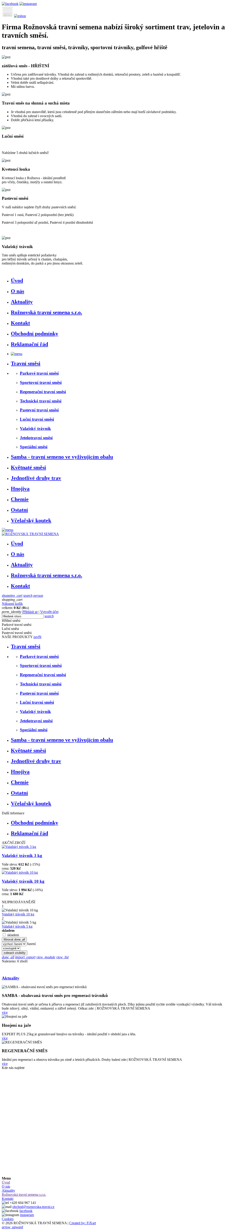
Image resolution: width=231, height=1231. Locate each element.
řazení (31, 944)
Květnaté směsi (28, 467)
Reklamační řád (29, 344)
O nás (17, 291)
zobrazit (14, 953)
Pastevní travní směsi (39, 410)
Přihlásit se (30, 612)
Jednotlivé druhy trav (36, 478)
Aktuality (22, 302)
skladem (13, 935)
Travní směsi (25, 363)
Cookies (8, 1219)
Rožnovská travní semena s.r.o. (46, 312)
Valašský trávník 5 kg (17, 926)
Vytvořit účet (49, 612)
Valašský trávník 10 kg (23, 881)
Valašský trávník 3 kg (22, 855)
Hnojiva (20, 489)
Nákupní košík (12, 604)
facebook (25, 1211)
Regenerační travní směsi (43, 391)
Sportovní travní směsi (41, 382)
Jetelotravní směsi (36, 437)
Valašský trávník (35, 428)
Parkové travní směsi (39, 373)
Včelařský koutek (31, 520)
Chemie (20, 499)
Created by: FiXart (82, 1223)
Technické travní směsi (40, 401)
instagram (27, 1215)
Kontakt (20, 323)
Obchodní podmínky (34, 334)
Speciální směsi (33, 446)
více (5, 1012)
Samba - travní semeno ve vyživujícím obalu (62, 457)
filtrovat (14, 939)
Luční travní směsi (37, 419)
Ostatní (19, 510)
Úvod (17, 280)
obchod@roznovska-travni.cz (33, 1207)
